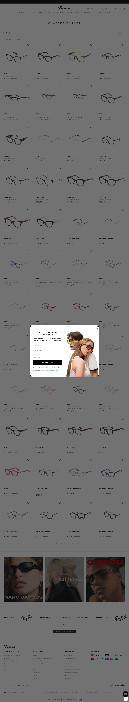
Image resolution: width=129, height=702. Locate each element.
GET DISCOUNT (47, 362)
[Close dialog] (96, 327)
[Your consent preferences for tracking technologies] (126, 699)
